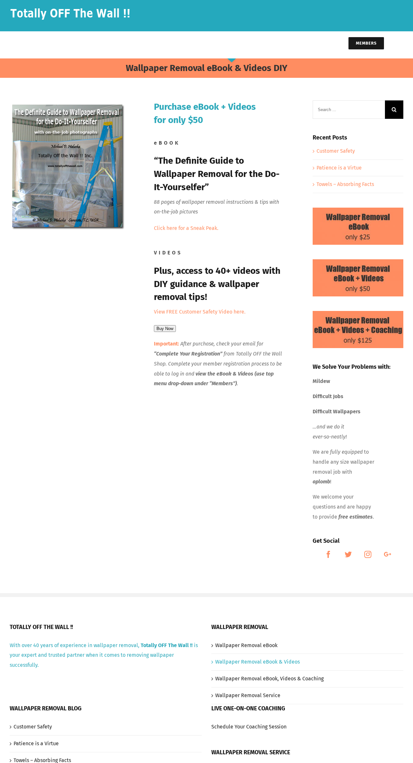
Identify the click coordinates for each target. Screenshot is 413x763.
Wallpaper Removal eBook (246, 645)
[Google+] (387, 554)
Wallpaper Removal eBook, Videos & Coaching (269, 678)
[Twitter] (348, 554)
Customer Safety (336, 151)
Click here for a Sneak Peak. (186, 228)
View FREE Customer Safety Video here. (200, 312)
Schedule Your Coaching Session (249, 727)
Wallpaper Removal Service (247, 695)
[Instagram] (368, 554)
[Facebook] (328, 554)
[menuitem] (133, 42)
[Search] (400, 42)
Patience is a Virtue (339, 168)
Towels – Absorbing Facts (345, 184)
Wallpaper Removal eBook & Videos (257, 662)
